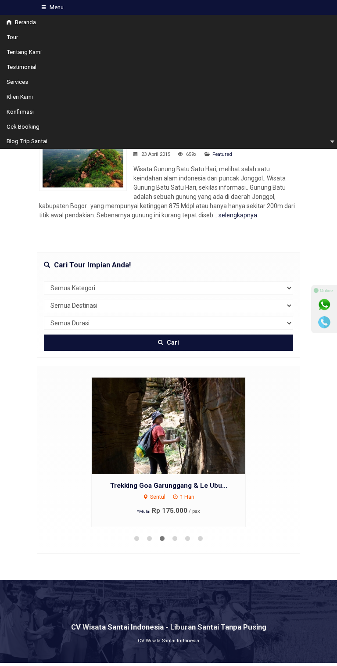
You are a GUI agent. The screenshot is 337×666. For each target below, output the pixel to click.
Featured (222, 154)
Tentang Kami (24, 52)
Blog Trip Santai (27, 141)
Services (17, 82)
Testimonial (21, 67)
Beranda (25, 22)
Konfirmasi (20, 111)
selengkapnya (238, 215)
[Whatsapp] (324, 304)
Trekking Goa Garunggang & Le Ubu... (168, 486)
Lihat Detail (176, 425)
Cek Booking (23, 126)
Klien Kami (20, 97)
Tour (12, 37)
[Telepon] (324, 322)
